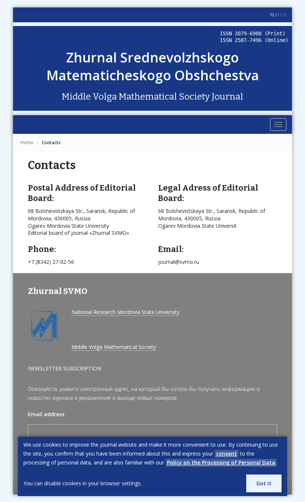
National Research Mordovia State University (125, 311)
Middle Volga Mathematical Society (113, 346)
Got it (264, 483)
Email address (46, 414)
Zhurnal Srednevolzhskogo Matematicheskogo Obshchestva (152, 66)
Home (26, 142)
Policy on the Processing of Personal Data (221, 462)
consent (226, 453)
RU (273, 15)
